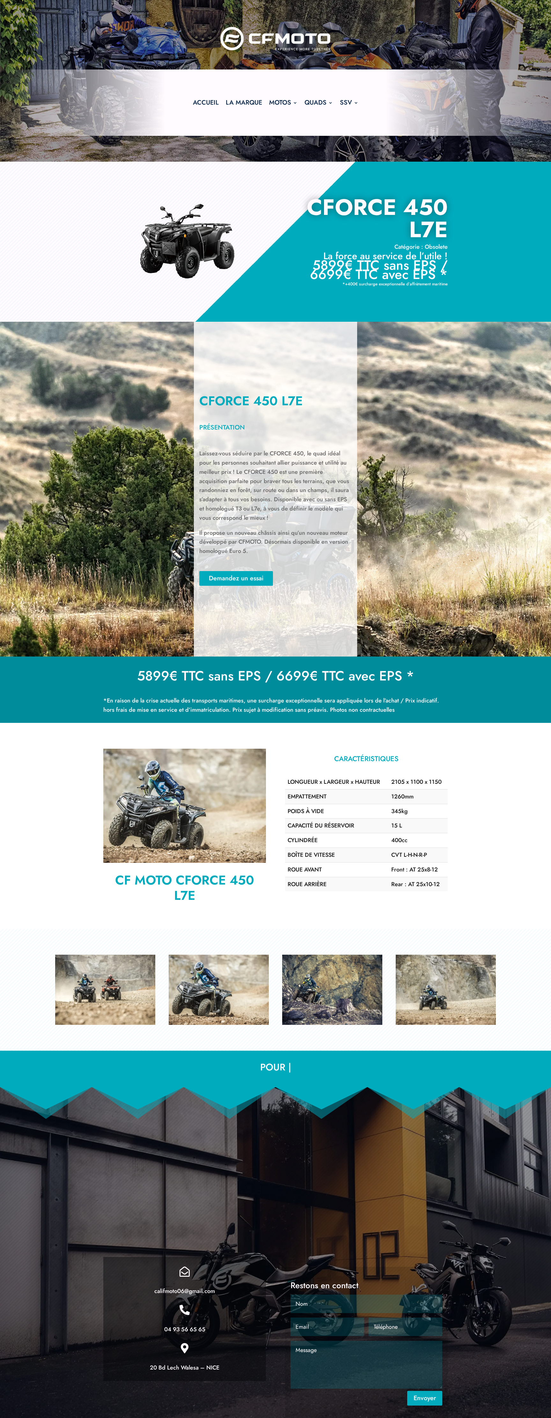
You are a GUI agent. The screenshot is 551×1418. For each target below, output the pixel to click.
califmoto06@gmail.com (184, 1291)
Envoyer (425, 1398)
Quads (316, 103)
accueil (206, 103)
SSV (346, 103)
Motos (280, 103)
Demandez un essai (236, 578)
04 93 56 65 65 (184, 1329)
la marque (244, 103)
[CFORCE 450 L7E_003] (184, 861)
